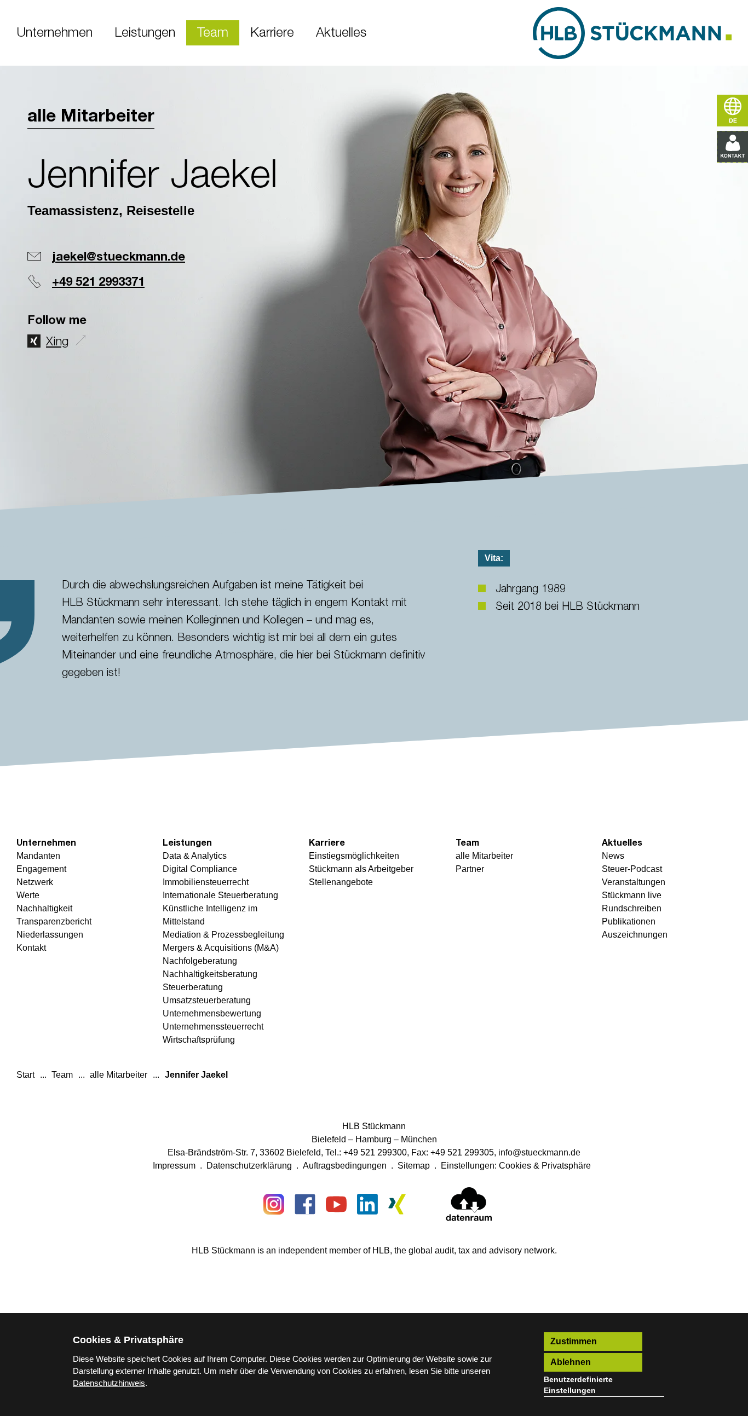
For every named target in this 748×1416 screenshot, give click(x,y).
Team (467, 843)
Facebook (305, 1204)
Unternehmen (46, 843)
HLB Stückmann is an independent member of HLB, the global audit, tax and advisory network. (374, 1250)
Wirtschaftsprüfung (199, 1039)
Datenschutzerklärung (249, 1165)
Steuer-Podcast (632, 869)
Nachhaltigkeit (44, 908)
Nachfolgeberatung (200, 961)
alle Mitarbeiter (90, 116)
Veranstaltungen (633, 882)
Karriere (327, 843)
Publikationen (628, 921)
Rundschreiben (631, 908)
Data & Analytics (195, 855)
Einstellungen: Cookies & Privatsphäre (516, 1165)
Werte (27, 895)
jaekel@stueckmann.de (118, 257)
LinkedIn (367, 1204)
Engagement (41, 869)
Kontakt (31, 947)
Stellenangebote (341, 882)
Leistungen (187, 843)
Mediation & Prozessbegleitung (223, 934)
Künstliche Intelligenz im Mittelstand (210, 915)
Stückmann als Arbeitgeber (361, 869)
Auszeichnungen (635, 934)
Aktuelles (622, 843)
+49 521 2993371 (98, 282)
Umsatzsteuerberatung (207, 1000)
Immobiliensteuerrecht (206, 882)
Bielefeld (329, 1139)
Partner (470, 869)
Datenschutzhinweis (109, 1383)
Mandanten (38, 855)
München (419, 1139)
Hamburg (373, 1139)
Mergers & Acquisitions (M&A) (221, 947)
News (613, 855)
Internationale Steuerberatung (220, 895)
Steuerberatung (193, 987)
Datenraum (469, 1206)
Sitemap (414, 1165)
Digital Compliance (200, 869)
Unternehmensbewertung (212, 1013)
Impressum (174, 1165)
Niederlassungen (49, 934)
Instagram (273, 1204)
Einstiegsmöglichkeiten (354, 855)
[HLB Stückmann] (632, 33)
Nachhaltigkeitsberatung (210, 974)
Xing (57, 342)
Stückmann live (631, 895)
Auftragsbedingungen (345, 1165)
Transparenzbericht (53, 921)
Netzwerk (34, 882)
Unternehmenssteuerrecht (213, 1026)
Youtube (336, 1204)
